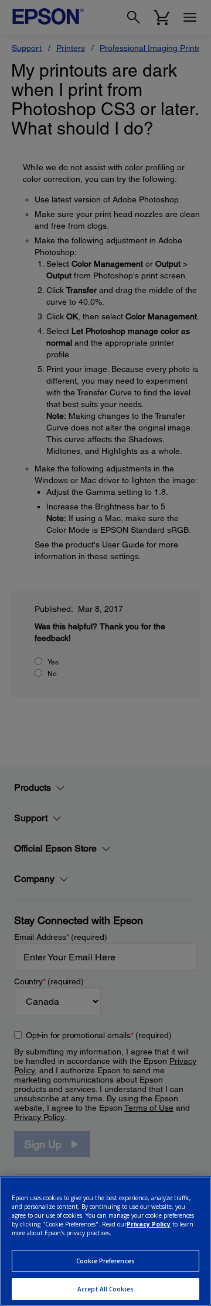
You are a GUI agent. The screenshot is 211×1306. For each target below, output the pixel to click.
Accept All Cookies (105, 1289)
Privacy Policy (149, 1224)
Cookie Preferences (105, 1261)
